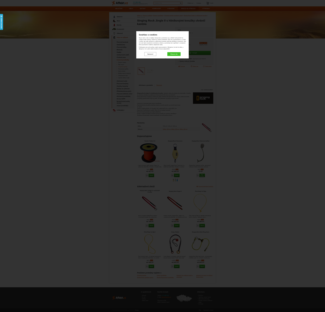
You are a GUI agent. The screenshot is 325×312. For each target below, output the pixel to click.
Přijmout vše (174, 54)
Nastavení (150, 54)
